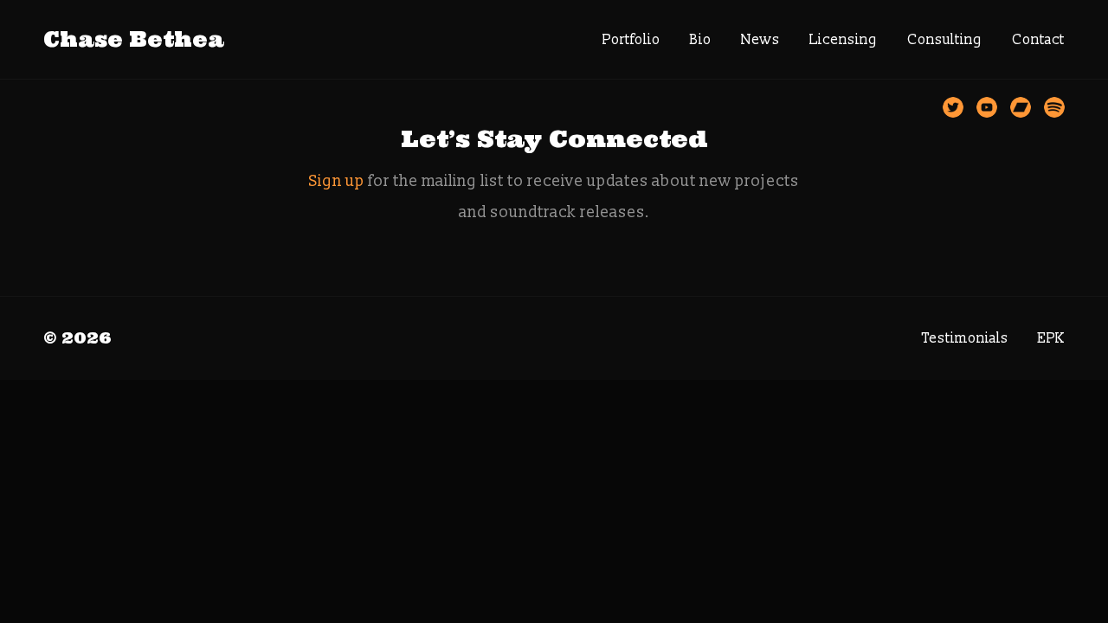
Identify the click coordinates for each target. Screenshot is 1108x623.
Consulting (944, 39)
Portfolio (631, 39)
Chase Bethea (133, 39)
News (760, 39)
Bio (701, 39)
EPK (1051, 338)
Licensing (843, 39)
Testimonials (965, 338)
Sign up (336, 181)
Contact (1038, 39)
